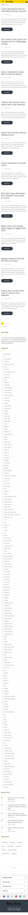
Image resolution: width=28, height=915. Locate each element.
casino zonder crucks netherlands (12, 514)
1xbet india (6, 398)
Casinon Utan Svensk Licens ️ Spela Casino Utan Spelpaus (13, 103)
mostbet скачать (8, 623)
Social (5, 727)
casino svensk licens (9, 509)
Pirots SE (6, 673)
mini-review (6, 574)
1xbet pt (6, 411)
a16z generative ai (8, 434)
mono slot (6, 584)
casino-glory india (8, 517)
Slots (5, 719)
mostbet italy (7, 610)
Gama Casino (7, 548)
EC (4, 532)
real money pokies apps (9, 698)
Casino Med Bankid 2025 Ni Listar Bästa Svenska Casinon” (14, 10)
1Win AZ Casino (7, 359)
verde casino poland (9, 756)
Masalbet (6, 569)
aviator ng (6, 457)
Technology (7, 740)
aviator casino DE (8, 444)
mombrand (6, 579)
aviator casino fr (8, 447)
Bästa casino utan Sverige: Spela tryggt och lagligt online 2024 (13, 228)
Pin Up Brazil (7, 662)
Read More (7, 29)
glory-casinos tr (7, 553)
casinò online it (7, 507)
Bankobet (6, 465)
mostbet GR (7, 605)
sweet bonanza (7, 735)
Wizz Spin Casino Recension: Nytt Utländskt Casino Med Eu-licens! (13, 195)
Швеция (6, 787)
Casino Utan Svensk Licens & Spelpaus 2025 (13, 134)
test (5, 743)
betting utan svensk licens (10, 475)
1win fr (5, 366)
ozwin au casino (8, 652)
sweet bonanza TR (8, 737)
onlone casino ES (8, 649)
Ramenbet (6, 691)
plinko (5, 675)
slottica (5, 724)
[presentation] (26, 868)
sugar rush (6, 730)
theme (3, 849)
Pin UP (5, 660)
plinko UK (6, 680)
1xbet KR (6, 403)
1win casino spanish (8, 364)
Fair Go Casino (7, 538)
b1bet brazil (7, 462)
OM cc (5, 641)
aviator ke (6, 452)
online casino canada (9, 647)
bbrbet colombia (8, 470)
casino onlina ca (8, 501)
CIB (5, 522)
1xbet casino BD (8, 392)
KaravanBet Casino (8, 556)
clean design (10, 846)
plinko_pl (6, 683)
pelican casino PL (8, 657)
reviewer (6, 706)
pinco (5, 670)
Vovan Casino (7, 763)
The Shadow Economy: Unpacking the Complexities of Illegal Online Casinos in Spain (17, 806)
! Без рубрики (7, 354)
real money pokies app (9, 696)
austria (5, 437)
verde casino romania (9, 758)
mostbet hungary (8, 608)
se (1, 14)
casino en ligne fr (8, 499)
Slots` (5, 722)
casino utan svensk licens (10, 512)
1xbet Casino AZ (8, 390)
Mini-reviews (7, 577)
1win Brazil (6, 361)
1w (4, 356)
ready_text (6, 693)
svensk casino (7, 732)
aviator (5, 439)
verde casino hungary (9, 753)
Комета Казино (7, 771)
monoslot (6, 597)
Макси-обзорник (8, 774)
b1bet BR (6, 460)
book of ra (6, 481)
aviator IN (6, 449)
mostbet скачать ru (8, 626)
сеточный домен (8, 781)
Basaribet (6, 468)
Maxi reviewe (7, 571)
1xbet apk (6, 382)
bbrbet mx (6, 473)
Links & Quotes (7, 564)
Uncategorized (7, 748)
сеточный (6, 779)
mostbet (6, 600)
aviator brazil (7, 442)
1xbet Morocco (7, 408)
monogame (6, 595)
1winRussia (6, 377)
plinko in (6, 678)
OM (5, 639)
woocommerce (5, 853)
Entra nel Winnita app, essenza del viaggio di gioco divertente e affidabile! (17, 814)
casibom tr (6, 491)
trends (5, 745)
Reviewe (6, 704)
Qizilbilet (6, 688)
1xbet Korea (7, 400)
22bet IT (6, 429)
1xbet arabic (7, 385)
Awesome (12, 842)
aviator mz (6, 455)
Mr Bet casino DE (8, 628)
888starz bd (7, 431)
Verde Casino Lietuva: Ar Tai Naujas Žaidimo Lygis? (16, 798)
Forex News (7, 543)
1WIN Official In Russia (9, 372)
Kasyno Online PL (8, 558)
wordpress (14, 853)
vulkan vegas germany (9, 766)
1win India (6, 369)
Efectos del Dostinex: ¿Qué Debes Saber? (16, 828)
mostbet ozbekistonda (9, 615)
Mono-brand (7, 587)
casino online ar (7, 504)
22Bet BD (6, 426)
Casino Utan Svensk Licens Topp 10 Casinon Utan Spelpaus (12, 293)
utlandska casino (8, 750)
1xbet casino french (8, 395)
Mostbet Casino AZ (8, 603)
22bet (5, 424)
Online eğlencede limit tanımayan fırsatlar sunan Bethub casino (16, 821)
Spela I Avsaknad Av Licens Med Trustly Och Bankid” (12, 73)
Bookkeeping (7, 486)
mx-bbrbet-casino (8, 634)
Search (20, 1)
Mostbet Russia (7, 618)
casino (5, 494)
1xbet (5, 379)
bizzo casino (7, 478)
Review (5, 701)
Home (2, 4)
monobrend (6, 592)
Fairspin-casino (7, 540)
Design (5, 530)
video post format (12, 849)
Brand (5, 488)
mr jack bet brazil (8, 631)
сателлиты (6, 776)
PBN (5, 654)
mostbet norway (8, 613)
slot (5, 717)
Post (5, 685)
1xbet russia (7, 416)
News (5, 636)
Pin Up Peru (7, 667)
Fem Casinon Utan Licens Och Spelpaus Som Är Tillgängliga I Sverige (14, 41)
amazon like (5, 842)
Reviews (6, 709)
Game (5, 551)
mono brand (7, 582)
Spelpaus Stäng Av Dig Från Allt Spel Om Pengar (12, 259)
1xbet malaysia (7, 405)
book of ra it (7, 483)
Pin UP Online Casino (9, 665)
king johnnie (7, 561)
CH (4, 520)
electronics (18, 846)
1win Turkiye (7, 374)
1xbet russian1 (7, 421)
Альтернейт (7, 769)
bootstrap (19, 842)
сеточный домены (8, 784)
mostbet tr (6, 621)
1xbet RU (6, 413)
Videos (5, 761)
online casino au (8, 644)
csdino (5, 527)
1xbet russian (7, 418)
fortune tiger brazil (8, 545)
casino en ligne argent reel (10, 496)
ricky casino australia (9, 711)
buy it (3, 846)
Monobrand (6, 590)
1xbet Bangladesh (8, 387)
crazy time (6, 525)
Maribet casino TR (8, 566)
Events (5, 535)
